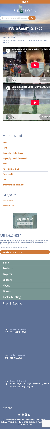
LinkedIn (29, 414)
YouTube (26, 414)
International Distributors (13, 184)
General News (8, 201)
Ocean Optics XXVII (18, 331)
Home (6, 262)
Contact (6, 179)
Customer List (8, 174)
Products (8, 268)
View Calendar (7, 408)
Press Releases (8, 206)
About (5, 142)
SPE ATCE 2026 (16, 357)
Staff (5, 147)
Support (7, 280)
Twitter (19, 414)
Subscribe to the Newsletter (12, 252)
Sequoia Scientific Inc (25, 9)
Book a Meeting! (12, 297)
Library (7, 291)
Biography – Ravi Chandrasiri (15, 158)
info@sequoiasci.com (25, 424)
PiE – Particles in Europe (13, 168)
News (5, 163)
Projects (7, 274)
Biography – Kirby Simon (13, 153)
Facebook (23, 414)
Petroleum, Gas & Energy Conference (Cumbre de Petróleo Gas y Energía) (29, 385)
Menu (25, 1)
